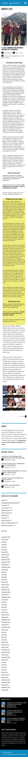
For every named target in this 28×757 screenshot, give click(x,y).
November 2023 (5, 592)
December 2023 (5, 589)
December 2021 (5, 649)
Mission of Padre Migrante (8, 523)
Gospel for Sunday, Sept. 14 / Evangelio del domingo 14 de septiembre (12, 464)
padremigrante (8, 53)
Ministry (7, 57)
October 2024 (5, 564)
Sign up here (22, 440)
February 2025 (5, 554)
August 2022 (4, 629)
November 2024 (5, 562)
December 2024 (5, 559)
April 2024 (4, 579)
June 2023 (4, 604)
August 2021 (4, 659)
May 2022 (4, 637)
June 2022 (4, 634)
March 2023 (4, 612)
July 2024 (3, 572)
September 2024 (5, 567)
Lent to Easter (5, 508)
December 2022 (5, 619)
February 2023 (5, 614)
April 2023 (4, 609)
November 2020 (5, 682)
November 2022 (5, 622)
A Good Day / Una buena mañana (10, 485)
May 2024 (4, 577)
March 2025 (4, 552)
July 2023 (3, 602)
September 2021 (5, 657)
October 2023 (5, 594)
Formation (4, 505)
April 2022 (4, 639)
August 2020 (4, 690)
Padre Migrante (6, 752)
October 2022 (5, 624)
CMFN (3, 500)
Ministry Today (5, 520)
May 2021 (4, 667)
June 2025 (4, 544)
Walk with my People (7, 525)
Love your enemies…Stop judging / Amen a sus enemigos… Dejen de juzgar (14, 471)
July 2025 (3, 542)
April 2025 (4, 549)
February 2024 (5, 584)
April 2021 (4, 669)
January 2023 (5, 617)
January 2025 (5, 557)
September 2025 (5, 537)
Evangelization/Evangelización (12, 56)
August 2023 (4, 599)
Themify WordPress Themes (20, 754)
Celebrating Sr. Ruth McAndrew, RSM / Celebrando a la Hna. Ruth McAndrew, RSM (12, 457)
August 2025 (4, 539)
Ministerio (4, 515)
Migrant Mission (5, 510)
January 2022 (5, 647)
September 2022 (5, 627)
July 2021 (3, 662)
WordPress (10, 754)
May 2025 (4, 547)
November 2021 (5, 652)
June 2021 (4, 665)
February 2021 (5, 674)
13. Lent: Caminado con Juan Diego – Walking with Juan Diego (12, 48)
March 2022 (4, 642)
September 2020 (5, 687)
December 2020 (5, 680)
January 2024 (5, 587)
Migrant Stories (5, 513)
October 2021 (5, 654)
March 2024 (4, 582)
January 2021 (5, 677)
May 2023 (4, 607)
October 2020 (5, 685)
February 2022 (5, 644)
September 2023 (5, 597)
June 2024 (4, 574)
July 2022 (3, 632)
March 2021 (4, 672)
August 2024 (4, 569)
